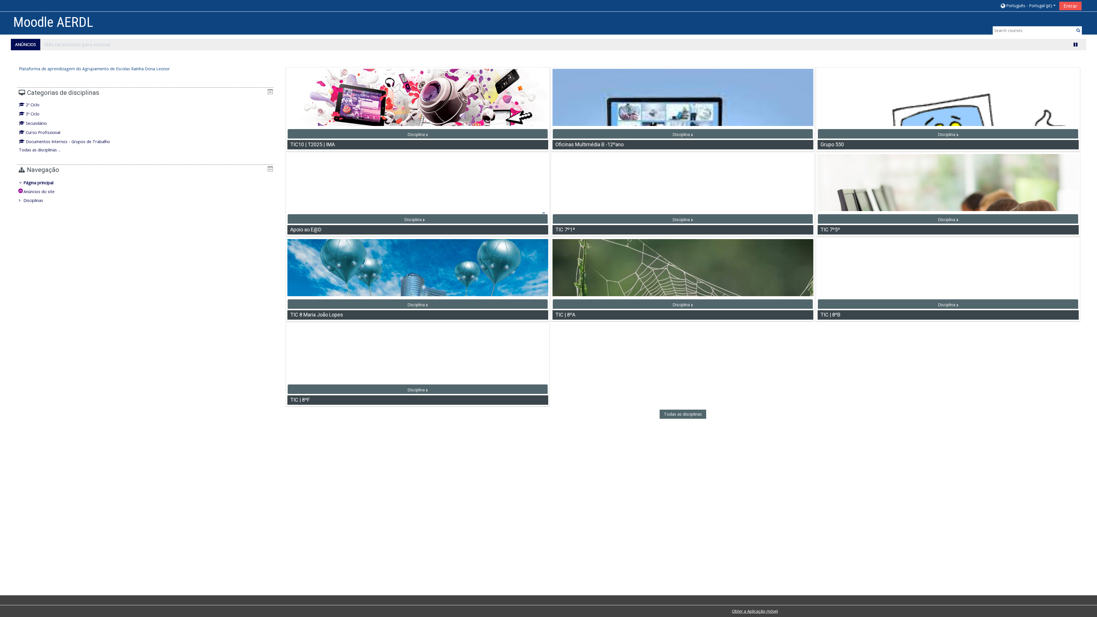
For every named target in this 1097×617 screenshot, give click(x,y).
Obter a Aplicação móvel (755, 611)
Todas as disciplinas (683, 414)
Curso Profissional (43, 132)
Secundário (36, 123)
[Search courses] (1078, 30)
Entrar (1070, 6)
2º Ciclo (32, 104)
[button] (1027, 5)
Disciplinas (33, 200)
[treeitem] (145, 192)
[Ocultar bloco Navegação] (270, 168)
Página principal (38, 182)
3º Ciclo (32, 114)
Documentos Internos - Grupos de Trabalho (68, 141)
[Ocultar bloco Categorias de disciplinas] (270, 91)
